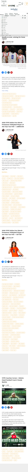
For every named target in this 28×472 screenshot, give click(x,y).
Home (3, 35)
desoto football (5, 453)
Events (4, 30)
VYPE (8, 385)
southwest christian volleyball (7, 323)
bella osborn (20, 176)
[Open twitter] (25, 16)
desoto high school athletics (7, 455)
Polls (4, 27)
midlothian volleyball (15, 202)
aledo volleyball (5, 176)
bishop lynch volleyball (16, 326)
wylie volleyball (15, 222)
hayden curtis (4, 306)
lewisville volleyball (5, 200)
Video (4, 20)
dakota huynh (12, 182)
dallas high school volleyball (19, 187)
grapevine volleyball (18, 193)
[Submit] (27, 13)
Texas (6, 13)
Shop (4, 29)
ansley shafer (12, 176)
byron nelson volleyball (19, 178)
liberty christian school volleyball (8, 332)
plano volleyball (5, 207)
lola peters (21, 306)
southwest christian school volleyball (9, 321)
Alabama (11, 13)
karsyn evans (4, 198)
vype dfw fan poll (5, 215)
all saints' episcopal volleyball (17, 317)
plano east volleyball (17, 204)
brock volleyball (5, 308)
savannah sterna (5, 209)
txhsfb (15, 460)
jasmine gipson (5, 109)
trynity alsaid (4, 310)
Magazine (5, 22)
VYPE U (4, 19)
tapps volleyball (5, 211)
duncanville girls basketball (14, 100)
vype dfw (14, 115)
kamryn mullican (5, 314)
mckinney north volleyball (7, 301)
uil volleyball (4, 213)
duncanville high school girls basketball (9, 104)
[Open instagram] (23, 18)
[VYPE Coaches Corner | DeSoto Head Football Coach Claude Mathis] (14, 396)
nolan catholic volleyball (6, 204)
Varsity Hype (13, 15)
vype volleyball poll (18, 218)
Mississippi (17, 14)
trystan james (19, 111)
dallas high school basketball (7, 96)
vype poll (11, 218)
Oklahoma (7, 15)
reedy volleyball (13, 207)
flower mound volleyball (15, 303)
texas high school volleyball (15, 211)
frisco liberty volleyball (15, 348)
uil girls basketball (5, 113)
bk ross (3, 178)
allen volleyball (21, 343)
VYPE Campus (6, 33)
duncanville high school (6, 102)
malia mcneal (15, 299)
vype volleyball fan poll (6, 299)
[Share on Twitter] (5, 72)
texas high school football (7, 460)
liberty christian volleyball (7, 330)
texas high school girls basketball (8, 111)
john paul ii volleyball (15, 196)
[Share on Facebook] (3, 72)
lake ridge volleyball (21, 198)
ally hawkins (12, 308)
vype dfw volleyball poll (15, 215)
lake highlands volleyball (6, 337)
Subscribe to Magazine (3, 3)
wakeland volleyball (6, 220)
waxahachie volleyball (6, 222)
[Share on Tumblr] (8, 72)
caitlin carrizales (5, 180)
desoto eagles (10, 451)
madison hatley (14, 200)
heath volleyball (5, 334)
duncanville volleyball (6, 191)
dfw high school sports (16, 98)
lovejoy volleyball (14, 314)
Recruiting (5, 24)
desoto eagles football (19, 451)
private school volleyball (6, 286)
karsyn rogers (13, 350)
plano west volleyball (13, 306)
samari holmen (19, 109)
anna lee (15, 312)
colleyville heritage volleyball (16, 180)
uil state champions (14, 113)
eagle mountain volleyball (17, 191)
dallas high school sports (20, 96)
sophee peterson (5, 303)
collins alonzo (5, 182)
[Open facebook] (23, 16)
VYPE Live (5, 17)
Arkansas (16, 13)
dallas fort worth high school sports (9, 93)
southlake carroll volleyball (16, 209)
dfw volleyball (15, 189)
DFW (10, 35)
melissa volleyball (5, 202)
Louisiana (11, 14)
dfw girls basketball (6, 98)
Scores (4, 32)
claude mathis (5, 449)
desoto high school (14, 453)
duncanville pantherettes (7, 107)
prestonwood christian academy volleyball (10, 328)
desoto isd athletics (6, 458)
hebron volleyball (5, 196)
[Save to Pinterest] (11, 72)
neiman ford (12, 109)
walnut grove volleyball (16, 220)
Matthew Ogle (10, 41)
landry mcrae (4, 345)
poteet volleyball (14, 339)
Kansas (6, 14)
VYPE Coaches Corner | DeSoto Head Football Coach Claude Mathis (13, 380)
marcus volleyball (17, 337)
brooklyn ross (10, 178)
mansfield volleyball (6, 326)
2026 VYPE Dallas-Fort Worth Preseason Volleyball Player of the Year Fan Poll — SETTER (13, 232)
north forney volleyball (21, 308)
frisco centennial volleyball (7, 193)
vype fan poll (4, 218)
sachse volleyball (21, 207)
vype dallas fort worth (6, 115)
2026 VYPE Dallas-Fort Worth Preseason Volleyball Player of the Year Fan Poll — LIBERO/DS (13, 125)
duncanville (4, 100)
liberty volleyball (5, 348)
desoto (3, 451)
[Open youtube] (25, 18)
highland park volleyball (6, 312)
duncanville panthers (17, 107)
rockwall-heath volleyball (15, 334)
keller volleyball (12, 198)
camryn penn (21, 314)
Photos (4, 25)
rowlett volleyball (5, 343)
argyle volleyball (5, 350)
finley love (21, 310)
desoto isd (17, 455)
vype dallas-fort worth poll (14, 213)
